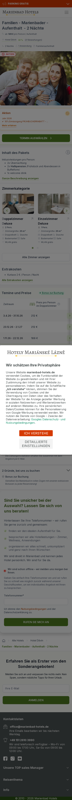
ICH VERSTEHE (36, 433)
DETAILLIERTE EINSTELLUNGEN (36, 444)
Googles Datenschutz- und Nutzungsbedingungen (35, 421)
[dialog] (36, 400)
